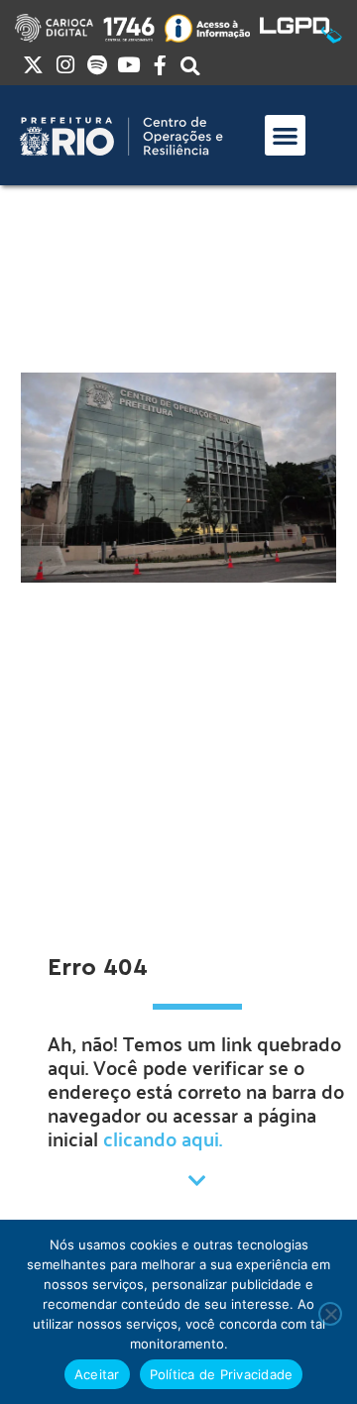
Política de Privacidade (222, 1374)
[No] (330, 1314)
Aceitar (97, 1374)
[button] (285, 135)
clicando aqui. (162, 1138)
